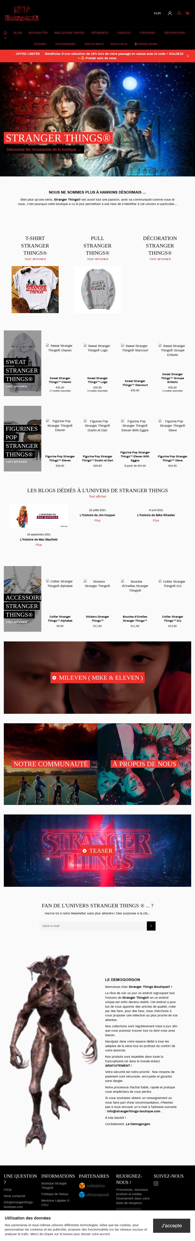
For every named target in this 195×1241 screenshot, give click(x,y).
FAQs (8, 1190)
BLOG (18, 32)
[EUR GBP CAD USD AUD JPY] (158, 13)
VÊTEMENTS (100, 32)
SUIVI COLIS (118, 44)
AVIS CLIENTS (94, 44)
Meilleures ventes (69, 32)
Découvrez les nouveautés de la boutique (44, 149)
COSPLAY (124, 32)
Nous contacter (15, 1196)
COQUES (40, 44)
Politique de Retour (54, 1194)
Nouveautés (38, 32)
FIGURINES (148, 32)
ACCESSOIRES (65, 44)
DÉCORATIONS (175, 32)
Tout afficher (97, 496)
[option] (97, 119)
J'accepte (171, 1225)
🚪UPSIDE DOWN (145, 44)
